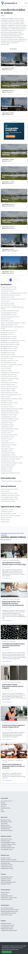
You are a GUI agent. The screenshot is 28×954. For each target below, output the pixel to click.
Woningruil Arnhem (6, 923)
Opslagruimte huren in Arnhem (9, 415)
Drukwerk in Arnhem (6, 370)
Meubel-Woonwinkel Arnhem (8, 860)
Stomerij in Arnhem (6, 433)
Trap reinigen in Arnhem (7, 449)
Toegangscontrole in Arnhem (9, 445)
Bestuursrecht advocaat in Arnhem (10, 344)
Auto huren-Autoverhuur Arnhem (10, 909)
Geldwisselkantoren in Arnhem (9, 382)
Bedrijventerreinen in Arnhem (9, 336)
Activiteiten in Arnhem (7, 511)
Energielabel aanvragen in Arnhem (10, 372)
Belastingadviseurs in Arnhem (9, 338)
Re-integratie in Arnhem (7, 425)
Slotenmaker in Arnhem (7, 431)
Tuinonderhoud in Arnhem (8, 453)
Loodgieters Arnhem (6, 846)
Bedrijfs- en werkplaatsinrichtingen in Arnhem (13, 323)
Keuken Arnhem (5, 892)
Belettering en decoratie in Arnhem (10, 342)
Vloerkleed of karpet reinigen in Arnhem (11, 463)
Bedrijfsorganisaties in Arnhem (9, 330)
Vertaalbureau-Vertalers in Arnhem (10, 459)
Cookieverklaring (5, 808)
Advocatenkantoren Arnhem (8, 913)
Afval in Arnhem (5, 301)
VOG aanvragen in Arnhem (8, 465)
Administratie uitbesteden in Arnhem (10, 295)
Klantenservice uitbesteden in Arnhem (11, 395)
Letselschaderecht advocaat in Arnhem (11, 399)
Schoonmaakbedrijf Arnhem (8, 882)
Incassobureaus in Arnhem (8, 388)
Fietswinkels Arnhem (6, 822)
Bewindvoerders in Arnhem (8, 354)
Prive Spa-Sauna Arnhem (7, 925)
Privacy (3, 811)
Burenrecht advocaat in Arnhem (9, 360)
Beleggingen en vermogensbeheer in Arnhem (13, 340)
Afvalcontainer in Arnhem (8, 303)
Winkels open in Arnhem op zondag (10, 515)
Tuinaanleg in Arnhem (6, 451)
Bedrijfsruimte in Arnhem (7, 332)
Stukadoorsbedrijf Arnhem (8, 847)
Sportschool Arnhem (6, 899)
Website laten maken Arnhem (9, 897)
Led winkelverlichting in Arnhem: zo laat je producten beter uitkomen (13, 645)
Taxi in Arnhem (5, 441)
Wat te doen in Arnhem (7, 509)
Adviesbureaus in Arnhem (7, 297)
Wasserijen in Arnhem (6, 469)
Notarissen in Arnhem (6, 405)
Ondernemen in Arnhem (7, 407)
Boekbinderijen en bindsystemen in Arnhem (12, 356)
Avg (2, 810)
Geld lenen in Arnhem (6, 381)
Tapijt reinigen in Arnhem (7, 437)
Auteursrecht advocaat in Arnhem (10, 317)
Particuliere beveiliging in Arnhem (10, 419)
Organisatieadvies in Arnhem (8, 417)
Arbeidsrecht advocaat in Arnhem (10, 311)
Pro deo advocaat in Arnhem (8, 421)
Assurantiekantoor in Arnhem (9, 315)
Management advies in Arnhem (9, 403)
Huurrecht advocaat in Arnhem (9, 387)
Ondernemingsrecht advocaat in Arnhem (12, 409)
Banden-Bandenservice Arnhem (9, 911)
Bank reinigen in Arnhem (7, 321)
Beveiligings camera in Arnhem (9, 348)
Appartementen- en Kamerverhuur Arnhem (13, 861)
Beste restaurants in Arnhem (8, 513)
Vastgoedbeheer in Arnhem (8, 455)
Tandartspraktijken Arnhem (8, 844)
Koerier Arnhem (5, 491)
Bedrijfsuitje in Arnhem (7, 334)
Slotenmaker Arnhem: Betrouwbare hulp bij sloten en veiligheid (12, 686)
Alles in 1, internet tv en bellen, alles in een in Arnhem (12, 308)
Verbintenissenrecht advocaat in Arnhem (12, 457)
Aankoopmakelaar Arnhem (8, 501)
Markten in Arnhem (6, 517)
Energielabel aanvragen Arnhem (9, 499)
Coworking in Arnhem (6, 366)
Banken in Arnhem (6, 319)
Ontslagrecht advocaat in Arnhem (10, 413)
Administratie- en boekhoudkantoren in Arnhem (14, 293)
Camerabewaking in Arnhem (8, 362)
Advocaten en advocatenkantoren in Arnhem (13, 299)
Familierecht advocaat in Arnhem (10, 378)
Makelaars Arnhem (6, 884)
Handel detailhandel (9, 641)
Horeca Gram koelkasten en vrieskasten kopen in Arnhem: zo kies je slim (13, 766)
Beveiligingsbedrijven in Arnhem (9, 346)
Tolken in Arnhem (5, 447)
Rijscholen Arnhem (6, 820)
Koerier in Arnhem (5, 397)
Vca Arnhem (4, 894)
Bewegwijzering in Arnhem (8, 352)
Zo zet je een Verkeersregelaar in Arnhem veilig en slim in (13, 726)
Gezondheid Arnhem (6, 827)
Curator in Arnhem (6, 368)
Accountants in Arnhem (7, 291)
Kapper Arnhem (5, 825)
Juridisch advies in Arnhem (8, 391)
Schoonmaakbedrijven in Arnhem (10, 429)
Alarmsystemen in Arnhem (8, 305)
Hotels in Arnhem (5, 519)
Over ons (3, 806)
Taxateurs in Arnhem (6, 439)
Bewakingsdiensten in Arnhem (9, 350)
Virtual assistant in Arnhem (8, 461)
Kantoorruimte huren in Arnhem (9, 392)
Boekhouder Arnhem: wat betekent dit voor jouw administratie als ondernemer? (13, 603)
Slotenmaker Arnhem (6, 915)
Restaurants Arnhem (6, 839)
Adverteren (4, 804)
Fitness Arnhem (5, 521)
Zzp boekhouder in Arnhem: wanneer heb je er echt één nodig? (14, 563)
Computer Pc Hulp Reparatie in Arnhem (11, 364)
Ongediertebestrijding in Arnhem (9, 411)
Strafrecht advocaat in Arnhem (9, 435)
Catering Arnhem (5, 841)
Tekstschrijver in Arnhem (7, 443)
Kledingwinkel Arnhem (7, 896)
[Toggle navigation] (25, 3)
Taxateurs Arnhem (6, 880)
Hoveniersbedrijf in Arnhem (8, 385)
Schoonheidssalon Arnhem (8, 842)
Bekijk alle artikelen (5, 539)
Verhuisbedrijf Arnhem (7, 849)
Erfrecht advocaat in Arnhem (9, 377)
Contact (3, 803)
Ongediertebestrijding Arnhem (9, 930)
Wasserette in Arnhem (7, 467)
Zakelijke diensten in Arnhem (8, 287)
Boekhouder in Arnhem (7, 358)
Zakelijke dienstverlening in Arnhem (10, 473)
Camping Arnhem (5, 863)
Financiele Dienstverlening (11, 560)
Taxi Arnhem (4, 823)
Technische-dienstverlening (11, 682)
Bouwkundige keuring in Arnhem (9, 497)
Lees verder (6, 578)
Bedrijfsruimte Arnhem (7, 928)
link (10, 481)
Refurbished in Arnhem (7, 423)
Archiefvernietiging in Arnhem (9, 313)
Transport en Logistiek (10, 723)
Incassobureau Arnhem (7, 927)
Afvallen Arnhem (5, 828)
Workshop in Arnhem (6, 471)
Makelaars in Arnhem (6, 401)
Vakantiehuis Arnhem (6, 866)
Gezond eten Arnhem (6, 830)
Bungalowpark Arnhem (7, 868)
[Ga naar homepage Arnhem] (9, 3)
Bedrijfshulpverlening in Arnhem (9, 325)
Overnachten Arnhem (7, 865)
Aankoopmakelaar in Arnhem (9, 289)
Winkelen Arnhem (5, 858)
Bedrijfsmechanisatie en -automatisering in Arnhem (12, 327)
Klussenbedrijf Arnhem (7, 877)
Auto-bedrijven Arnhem (7, 908)
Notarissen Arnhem (6, 878)
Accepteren (7, 951)
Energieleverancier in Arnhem (9, 374)
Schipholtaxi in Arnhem (7, 427)
